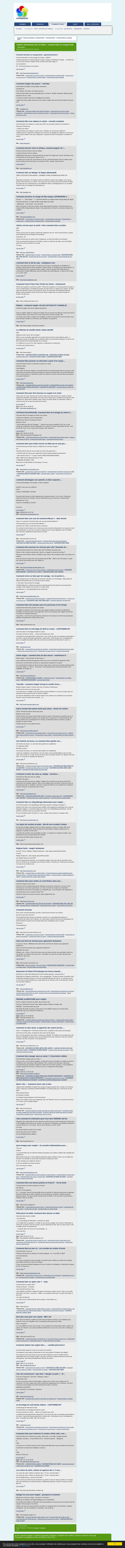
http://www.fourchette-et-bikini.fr (30, 1073)
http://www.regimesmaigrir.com (29, 704)
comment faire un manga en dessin (34, 75)
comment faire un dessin (52, 221)
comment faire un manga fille (53, 219)
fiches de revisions (30, 965)
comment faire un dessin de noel (46, 651)
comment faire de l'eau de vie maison (38, 903)
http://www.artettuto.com (27, 217)
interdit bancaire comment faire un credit (27, 993)
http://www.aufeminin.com (28, 871)
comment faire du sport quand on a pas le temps (40, 1174)
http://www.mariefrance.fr (28, 675)
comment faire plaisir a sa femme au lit (57, 1338)
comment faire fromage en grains (54, 1207)
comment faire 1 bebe (47, 473)
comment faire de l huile (51, 1464)
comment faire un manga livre (65, 905)
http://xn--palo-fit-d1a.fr (27, 252)
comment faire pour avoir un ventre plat (32, 1176)
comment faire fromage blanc (38, 439)
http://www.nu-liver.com (27, 901)
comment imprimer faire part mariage (56, 598)
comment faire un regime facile (35, 873)
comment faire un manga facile (36, 77)
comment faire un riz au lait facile (52, 1275)
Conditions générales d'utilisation (45, 1535)
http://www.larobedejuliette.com (29, 596)
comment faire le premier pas (36, 355)
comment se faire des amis (35, 796)
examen (23, 24)
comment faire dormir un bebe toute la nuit (58, 1240)
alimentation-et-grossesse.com (29, 469)
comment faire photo (43, 680)
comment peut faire (28, 680)
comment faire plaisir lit (35, 1340)
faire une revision (41, 965)
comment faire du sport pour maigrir (59, 113)
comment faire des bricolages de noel (27, 651)
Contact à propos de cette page (85, 1535)
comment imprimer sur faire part (60, 600)
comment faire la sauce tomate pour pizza (57, 733)
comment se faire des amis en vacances (58, 1050)
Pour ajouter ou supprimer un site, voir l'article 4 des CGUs (35, 1537)
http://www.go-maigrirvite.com (29, 820)
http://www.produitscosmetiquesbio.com (32, 567)
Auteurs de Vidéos (46, 29)
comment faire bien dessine (55, 77)
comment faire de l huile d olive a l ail (62, 1309)
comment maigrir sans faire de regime (37, 111)
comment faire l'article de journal (27, 387)
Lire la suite (20, 69)
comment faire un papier (34, 678)
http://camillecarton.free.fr (28, 1365)
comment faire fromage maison (55, 439)
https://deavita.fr (25, 143)
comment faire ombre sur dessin (37, 936)
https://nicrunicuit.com (27, 1396)
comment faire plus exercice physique (54, 541)
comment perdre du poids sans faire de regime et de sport (43, 1110)
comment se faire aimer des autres (39, 1048)
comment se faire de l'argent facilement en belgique (52, 993)
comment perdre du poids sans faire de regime (40, 1020)
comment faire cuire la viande (48, 905)
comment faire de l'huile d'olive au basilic (53, 1310)
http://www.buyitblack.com (28, 793)
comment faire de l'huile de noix (59, 1517)
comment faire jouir (22, 356)
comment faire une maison (53, 572)
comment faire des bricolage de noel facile (36, 649)
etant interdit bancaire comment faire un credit (37, 991)
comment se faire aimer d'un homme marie (38, 766)
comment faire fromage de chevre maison (37, 437)
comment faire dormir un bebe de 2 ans (35, 1240)
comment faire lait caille (31, 1209)
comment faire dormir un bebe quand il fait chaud (51, 1242)
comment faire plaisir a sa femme (51, 1340)
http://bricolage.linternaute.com (29, 1461)
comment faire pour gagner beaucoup (38, 798)
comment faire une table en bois (24, 1466)
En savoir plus (25, 1546)
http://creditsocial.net (26, 989)
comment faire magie (49, 678)
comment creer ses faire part (38, 600)
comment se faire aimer (38, 1050)
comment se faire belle (47, 387)
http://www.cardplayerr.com (28, 280)
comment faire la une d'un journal (37, 385)
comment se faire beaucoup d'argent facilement (44, 1076)
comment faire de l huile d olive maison (33, 876)
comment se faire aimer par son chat (37, 768)
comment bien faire (54, 356)
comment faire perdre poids (64, 1020)
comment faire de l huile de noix (26, 1519)
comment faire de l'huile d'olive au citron (37, 1309)
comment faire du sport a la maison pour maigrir (36, 113)
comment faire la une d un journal (61, 385)
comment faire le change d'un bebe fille (35, 471)
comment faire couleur (33, 1464)
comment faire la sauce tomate (43, 735)
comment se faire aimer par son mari (34, 769)
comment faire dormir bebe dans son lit (26, 1242)
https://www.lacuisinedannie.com (30, 1273)
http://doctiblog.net (26, 168)
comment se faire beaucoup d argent (52, 1080)
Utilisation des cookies (66, 1535)
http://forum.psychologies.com (29, 514)
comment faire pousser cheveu (55, 570)
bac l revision (93, 24)
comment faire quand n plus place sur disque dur (41, 1398)
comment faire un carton (40, 1369)
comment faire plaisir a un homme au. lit (36, 1339)
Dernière (43, 1528)
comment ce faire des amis (53, 796)
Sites (36, 29)
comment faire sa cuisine (26, 1277)
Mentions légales (27, 1535)
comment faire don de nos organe (38, 256)
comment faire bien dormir (33, 541)
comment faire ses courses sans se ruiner (55, 1078)
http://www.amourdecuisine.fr (29, 730)
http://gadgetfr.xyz (25, 192)
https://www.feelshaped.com (28, 1172)
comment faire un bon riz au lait (34, 1275)
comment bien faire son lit (45, 543)
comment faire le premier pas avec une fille (60, 471)
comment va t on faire (34, 571)
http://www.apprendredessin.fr (29, 73)
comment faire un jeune (32, 255)
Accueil (19, 29)
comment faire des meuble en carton (35, 1367)
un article (68, 29)
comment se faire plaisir (37, 356)
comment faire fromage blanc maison (58, 437)
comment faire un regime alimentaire (52, 1021)
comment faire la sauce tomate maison (36, 733)
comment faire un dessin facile (54, 75)
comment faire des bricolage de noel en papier (61, 649)
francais (40, 24)
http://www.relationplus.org (28, 408)
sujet (75, 24)
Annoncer (78, 29)
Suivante (36, 1528)
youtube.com (24, 109)
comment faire (58, 24)
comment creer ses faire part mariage (35, 598)
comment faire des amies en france (35, 1207)
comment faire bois (68, 1464)
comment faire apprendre (55, 965)
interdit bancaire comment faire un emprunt (62, 991)
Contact (87, 29)
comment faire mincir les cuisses (42, 1114)
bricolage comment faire (63, 651)
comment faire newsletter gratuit (24, 1114)
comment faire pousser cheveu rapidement (36, 569)
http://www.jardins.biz (26, 383)
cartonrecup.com (25, 647)
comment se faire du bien (59, 355)
